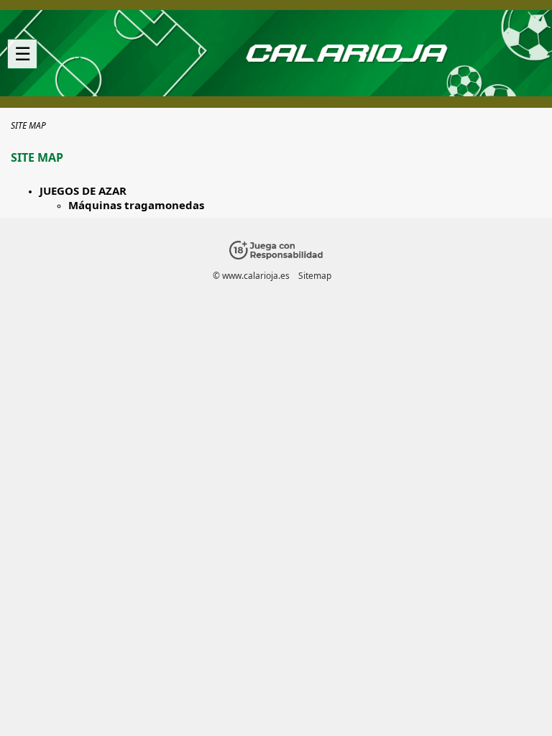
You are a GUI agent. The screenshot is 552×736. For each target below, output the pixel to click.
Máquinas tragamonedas (136, 205)
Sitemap (314, 276)
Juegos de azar (83, 190)
